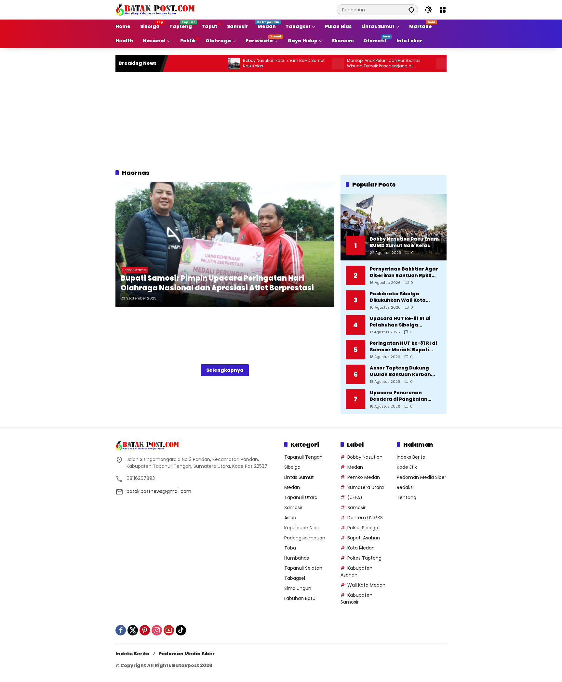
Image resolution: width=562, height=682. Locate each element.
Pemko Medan (363, 477)
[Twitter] (132, 630)
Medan (292, 487)
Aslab (290, 517)
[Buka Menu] (443, 10)
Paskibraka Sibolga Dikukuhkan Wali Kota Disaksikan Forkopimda (399, 297)
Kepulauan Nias (301, 527)
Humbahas (296, 558)
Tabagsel (294, 578)
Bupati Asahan (363, 538)
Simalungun (297, 588)
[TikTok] (181, 630)
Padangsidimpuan (304, 538)
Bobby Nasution (364, 457)
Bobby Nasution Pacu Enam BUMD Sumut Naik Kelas (262, 63)
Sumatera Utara (365, 487)
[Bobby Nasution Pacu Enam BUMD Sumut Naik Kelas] (212, 63)
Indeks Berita (411, 457)
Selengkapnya (225, 370)
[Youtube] (169, 630)
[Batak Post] (156, 9)
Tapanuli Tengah (303, 457)
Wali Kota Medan (366, 585)
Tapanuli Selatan (303, 568)
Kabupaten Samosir (356, 598)
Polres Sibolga (362, 527)
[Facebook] (120, 630)
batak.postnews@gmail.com (159, 491)
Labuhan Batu (299, 598)
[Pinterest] (145, 630)
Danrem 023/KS (365, 517)
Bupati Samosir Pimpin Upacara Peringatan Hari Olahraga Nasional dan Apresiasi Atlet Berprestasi (217, 283)
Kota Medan (361, 548)
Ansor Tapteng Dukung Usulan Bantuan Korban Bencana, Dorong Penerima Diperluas (405, 371)
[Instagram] (157, 630)
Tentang (406, 497)
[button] (411, 9)
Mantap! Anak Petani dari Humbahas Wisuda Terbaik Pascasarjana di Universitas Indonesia (362, 63)
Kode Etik (407, 467)
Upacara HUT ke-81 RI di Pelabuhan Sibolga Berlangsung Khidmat (400, 321)
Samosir (293, 507)
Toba (290, 548)
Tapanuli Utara (300, 497)
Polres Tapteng (364, 558)
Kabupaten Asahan (356, 571)
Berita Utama (134, 269)
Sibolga (292, 467)
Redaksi (405, 487)
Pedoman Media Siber (421, 477)
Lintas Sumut (299, 477)
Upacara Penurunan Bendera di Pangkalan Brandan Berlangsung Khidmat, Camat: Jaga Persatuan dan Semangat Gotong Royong (403, 396)
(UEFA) (354, 497)
